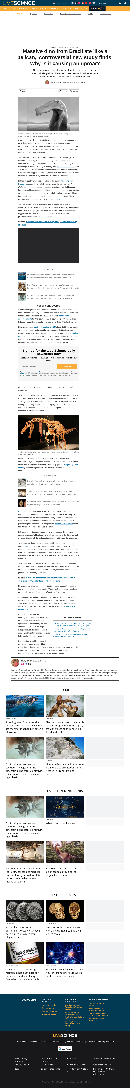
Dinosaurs (75, 47)
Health (34, 8)
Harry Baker (56, 82)
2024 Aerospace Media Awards (76, 675)
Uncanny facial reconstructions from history (72, 1024)
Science (43, 8)
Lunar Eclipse (48, 14)
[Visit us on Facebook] (72, 3)
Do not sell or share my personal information (103, 1071)
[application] (48, 245)
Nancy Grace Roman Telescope (70, 14)
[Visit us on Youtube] (83, 3)
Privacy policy (22, 1065)
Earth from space (82, 678)
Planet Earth (53, 8)
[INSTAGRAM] (23, 664)
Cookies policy (48, 1065)
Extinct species (64, 47)
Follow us (64, 91)
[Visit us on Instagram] (79, 3)
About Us (71, 1059)
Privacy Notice (24, 373)
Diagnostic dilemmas (49, 1011)
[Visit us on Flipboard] (86, 3)
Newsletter (75, 91)
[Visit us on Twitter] (76, 3)
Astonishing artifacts (49, 1014)
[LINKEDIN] (26, 664)
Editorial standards (50, 1069)
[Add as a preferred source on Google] (65, 1048)
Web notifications (102, 1065)
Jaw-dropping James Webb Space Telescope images (74, 1007)
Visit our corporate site (104, 1042)
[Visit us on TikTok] (89, 3)
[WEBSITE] (30, 664)
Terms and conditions (104, 1059)
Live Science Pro (105, 14)
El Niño (90, 14)
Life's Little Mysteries (49, 1005)
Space (64, 8)
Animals (12, 8)
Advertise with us (76, 1065)
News (83, 82)
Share (23, 91)
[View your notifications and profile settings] (120, 3)
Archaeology (23, 8)
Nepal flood (33, 14)
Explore (84, 8)
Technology (73, 8)
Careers (19, 1069)
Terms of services (44, 372)
